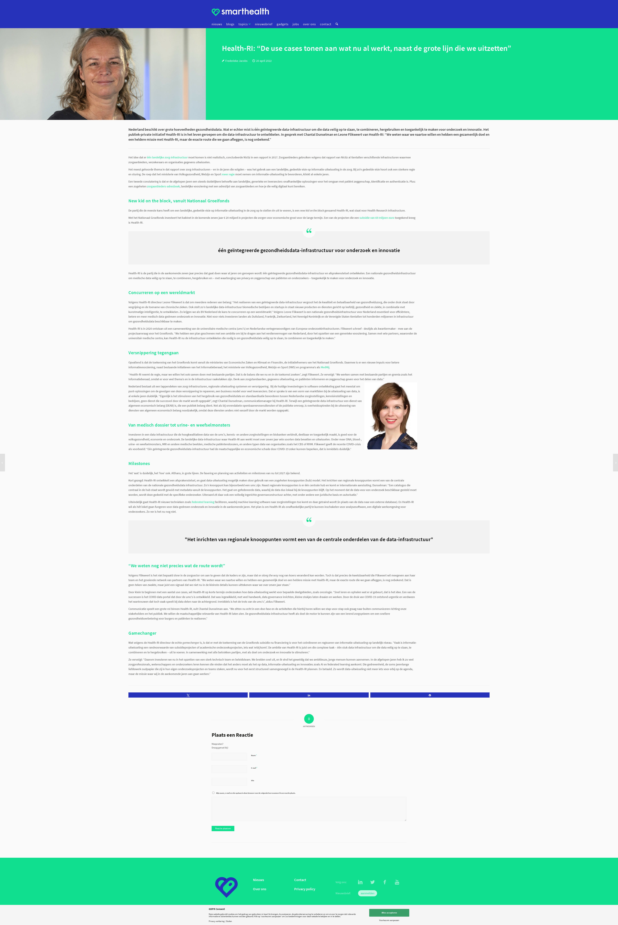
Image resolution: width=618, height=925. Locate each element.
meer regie (228, 174)
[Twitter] (372, 882)
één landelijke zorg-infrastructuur (167, 157)
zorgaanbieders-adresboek (163, 186)
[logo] (240, 12)
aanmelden (368, 893)
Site (252, 780)
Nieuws (258, 880)
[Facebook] (385, 882)
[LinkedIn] (360, 882)
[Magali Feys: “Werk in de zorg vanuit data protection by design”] (2, 462)
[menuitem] (218, 24)
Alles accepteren (389, 912)
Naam (254, 755)
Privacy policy (304, 889)
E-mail (254, 767)
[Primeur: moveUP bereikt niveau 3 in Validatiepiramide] (615, 462)
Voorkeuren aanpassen (389, 920)
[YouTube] (397, 882)
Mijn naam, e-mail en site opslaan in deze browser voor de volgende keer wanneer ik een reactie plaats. (255, 793)
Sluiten (229, 921)
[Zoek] (335, 24)
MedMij (325, 367)
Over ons (259, 889)
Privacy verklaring (217, 921)
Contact (300, 880)
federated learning (203, 502)
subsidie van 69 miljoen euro (377, 218)
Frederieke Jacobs (236, 61)
